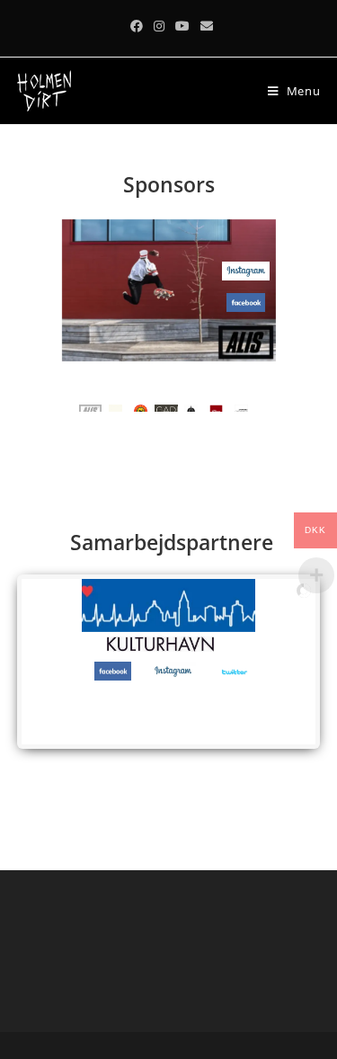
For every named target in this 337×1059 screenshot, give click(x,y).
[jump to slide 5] (191, 407)
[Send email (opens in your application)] (204, 26)
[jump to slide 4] (166, 407)
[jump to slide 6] (216, 407)
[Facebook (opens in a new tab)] (136, 26)
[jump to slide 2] (116, 407)
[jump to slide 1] (90, 407)
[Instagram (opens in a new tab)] (159, 26)
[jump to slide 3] (141, 407)
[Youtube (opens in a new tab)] (182, 26)
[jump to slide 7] (241, 407)
